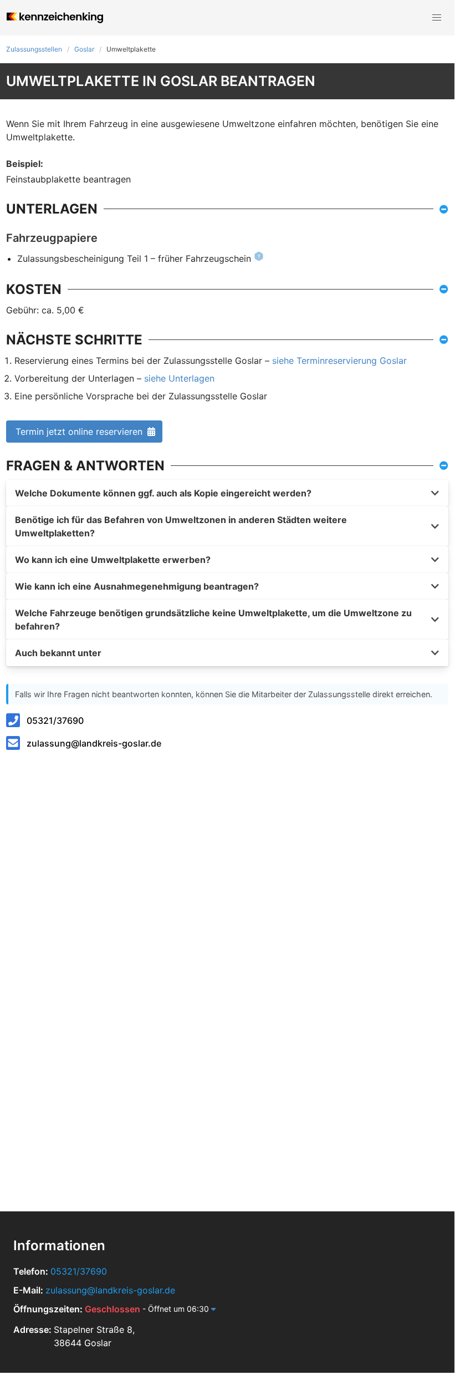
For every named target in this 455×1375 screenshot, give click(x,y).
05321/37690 (55, 720)
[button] (436, 17)
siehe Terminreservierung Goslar (339, 360)
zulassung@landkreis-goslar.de (94, 743)
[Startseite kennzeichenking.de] (55, 17)
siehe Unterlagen (179, 378)
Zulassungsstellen (34, 49)
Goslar (84, 49)
